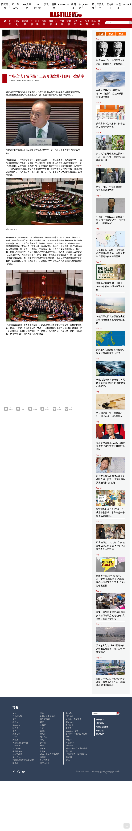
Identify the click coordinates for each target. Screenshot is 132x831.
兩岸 (81, 23)
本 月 (121, 34)
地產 (56, 23)
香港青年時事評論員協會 (76, 734)
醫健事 (69, 23)
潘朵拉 (43, 745)
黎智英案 (25, 23)
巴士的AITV (15, 6)
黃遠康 (15, 739)
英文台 (46, 6)
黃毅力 (69, 728)
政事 (32, 23)
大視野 (75, 23)
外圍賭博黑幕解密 (47, 716)
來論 (68, 760)
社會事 (37, 23)
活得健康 (16, 745)
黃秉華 (43, 734)
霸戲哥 (43, 731)
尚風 (42, 739)
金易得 (69, 739)
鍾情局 (15, 722)
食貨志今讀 (45, 760)
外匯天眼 (70, 725)
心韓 (80, 6)
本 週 (111, 34)
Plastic (86, 4)
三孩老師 (70, 742)
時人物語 (70, 722)
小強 (14, 731)
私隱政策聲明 (102, 727)
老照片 (43, 751)
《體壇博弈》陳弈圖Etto (76, 754)
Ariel (14, 713)
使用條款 (100, 723)
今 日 (100, 34)
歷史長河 (109, 6)
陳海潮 (69, 757)
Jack (68, 737)
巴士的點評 (17, 716)
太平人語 (44, 737)
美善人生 (100, 6)
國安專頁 (4, 6)
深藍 (14, 719)
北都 (10, 23)
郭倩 (42, 722)
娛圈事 (73, 6)
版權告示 (100, 719)
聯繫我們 (100, 730)
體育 (93, 6)
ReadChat (17, 757)
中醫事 (62, 23)
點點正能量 (17, 754)
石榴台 (54, 6)
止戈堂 (43, 725)
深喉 (42, 713)
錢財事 (51, 23)
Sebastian (17, 725)
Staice (42, 748)
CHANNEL (63, 4)
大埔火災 (16, 23)
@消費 (87, 23)
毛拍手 (69, 713)
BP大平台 (27, 6)
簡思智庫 (70, 745)
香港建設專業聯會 (73, 719)
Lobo (15, 737)
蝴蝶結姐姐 (45, 763)
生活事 (118, 6)
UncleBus (17, 748)
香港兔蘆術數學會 (20, 742)
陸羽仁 (15, 728)
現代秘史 (70, 716)
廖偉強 (43, 742)
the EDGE (37, 6)
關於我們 (100, 734)
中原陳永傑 (17, 751)
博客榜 (93, 23)
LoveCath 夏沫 (72, 731)
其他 (99, 23)
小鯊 (42, 728)
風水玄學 (16, 734)
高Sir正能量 (45, 719)
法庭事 (44, 23)
